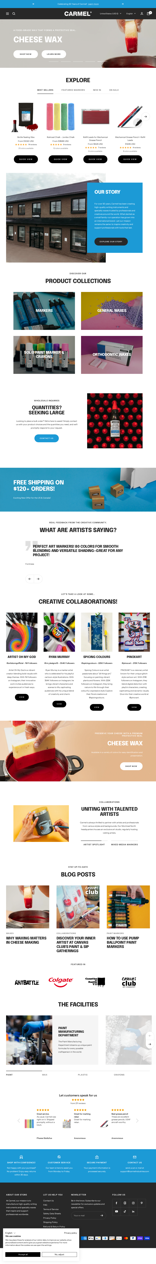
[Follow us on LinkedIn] (133, 1219)
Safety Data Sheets (52, 1221)
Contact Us (48, 1208)
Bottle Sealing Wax (26, 145)
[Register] (102, 1223)
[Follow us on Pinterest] (141, 1211)
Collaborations (66, 941)
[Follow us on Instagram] (133, 1211)
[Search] (13, 13)
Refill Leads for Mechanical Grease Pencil (95, 146)
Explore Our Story (111, 249)
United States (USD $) (109, 13)
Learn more (107, 4)
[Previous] (150, 1043)
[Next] (150, 1052)
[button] (19, 1128)
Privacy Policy (49, 1226)
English (129, 13)
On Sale (114, 98)
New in (97, 98)
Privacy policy (70, 1233)
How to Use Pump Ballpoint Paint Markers (123, 950)
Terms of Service (50, 1217)
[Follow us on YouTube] (116, 1219)
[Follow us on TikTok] (125, 1219)
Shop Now (131, 774)
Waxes (10, 941)
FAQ (45, 1213)
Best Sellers (45, 98)
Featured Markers (73, 98)
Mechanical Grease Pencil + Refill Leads (130, 146)
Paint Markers (115, 941)
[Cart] (148, 13)
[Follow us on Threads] (125, 1211)
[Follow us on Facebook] (116, 1211)
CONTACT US (46, 446)
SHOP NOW (26, 54)
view (22, 705)
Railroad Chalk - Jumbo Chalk (60, 145)
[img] (78, 1107)
